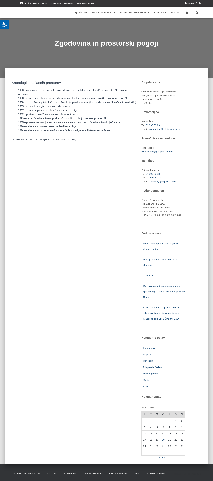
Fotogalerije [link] (69, 473)
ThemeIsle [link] (195, 473)
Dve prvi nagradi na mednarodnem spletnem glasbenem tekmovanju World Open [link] (164, 291)
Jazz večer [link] (149, 275)
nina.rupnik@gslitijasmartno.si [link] (157, 151)
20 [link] (163, 439)
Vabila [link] (146, 380)
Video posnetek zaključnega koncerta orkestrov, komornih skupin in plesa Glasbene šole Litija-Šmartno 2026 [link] (162, 313)
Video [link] (146, 386)
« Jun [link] (162, 457)
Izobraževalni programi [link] (134, 12)
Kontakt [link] (175, 12)
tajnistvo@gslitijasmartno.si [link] (163, 181)
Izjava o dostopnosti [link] (85, 3)
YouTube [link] (17, 3)
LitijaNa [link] (147, 354)
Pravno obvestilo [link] (40, 3)
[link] (4, 24)
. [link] (189, 12)
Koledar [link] (159, 12)
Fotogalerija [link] (149, 348)
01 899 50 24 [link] (154, 177)
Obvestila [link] (148, 360)
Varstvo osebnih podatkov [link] (62, 3)
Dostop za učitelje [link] (193, 3)
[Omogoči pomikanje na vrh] (206, 474)
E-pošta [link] (27, 3)
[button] (86, 12)
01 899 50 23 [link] (153, 125)
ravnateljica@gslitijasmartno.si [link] (164, 129)
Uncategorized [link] (150, 373)
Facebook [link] (13, 3)
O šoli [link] (81, 12)
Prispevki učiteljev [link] (152, 367)
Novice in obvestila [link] (103, 12)
